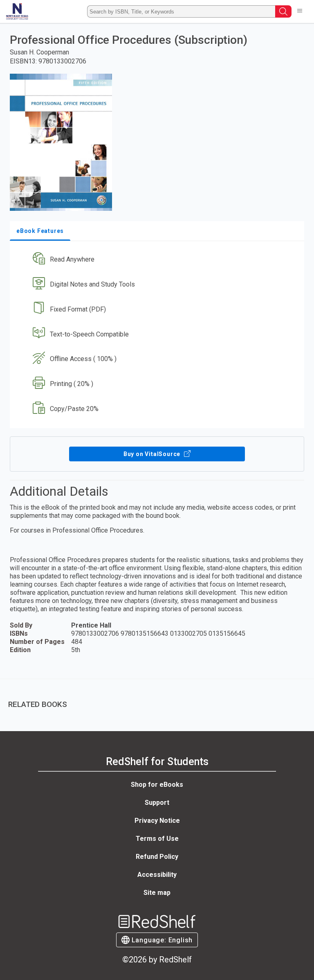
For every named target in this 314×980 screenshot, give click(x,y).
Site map (157, 892)
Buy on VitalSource (152, 454)
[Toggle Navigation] (300, 11)
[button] (156, 259)
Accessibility (157, 874)
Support (157, 802)
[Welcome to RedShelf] (17, 11)
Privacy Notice (157, 820)
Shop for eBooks (157, 784)
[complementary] (157, 698)
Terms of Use (157, 838)
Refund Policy (157, 856)
